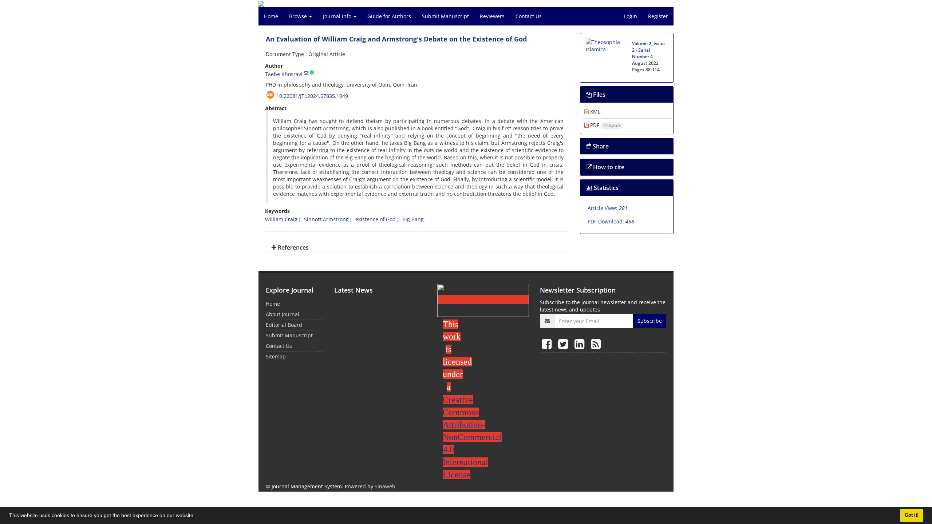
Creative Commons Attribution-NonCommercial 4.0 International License (472, 437)
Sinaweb (385, 486)
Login (630, 16)
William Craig (281, 219)
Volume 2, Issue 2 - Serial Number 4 (648, 50)
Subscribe (649, 320)
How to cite (608, 167)
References (292, 247)
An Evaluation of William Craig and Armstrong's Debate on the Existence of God (396, 39)
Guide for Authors (389, 16)
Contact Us (529, 16)
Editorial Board (284, 324)
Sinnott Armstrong (326, 219)
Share (600, 146)
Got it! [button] (912, 515)
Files (598, 95)
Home (271, 16)
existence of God (375, 219)
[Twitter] (564, 343)
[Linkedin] (581, 343)
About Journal (282, 314)
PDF (605, 125)
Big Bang (413, 219)
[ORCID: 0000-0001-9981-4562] (311, 72)
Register (658, 16)
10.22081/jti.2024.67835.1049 (312, 95)
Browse (298, 16)
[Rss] (596, 343)
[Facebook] (548, 343)
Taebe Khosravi (284, 74)
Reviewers (492, 16)
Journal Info (338, 16)
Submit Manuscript (445, 16)
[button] (197, 516)
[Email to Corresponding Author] (306, 72)
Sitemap (276, 356)
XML (594, 111)
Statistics (605, 188)
